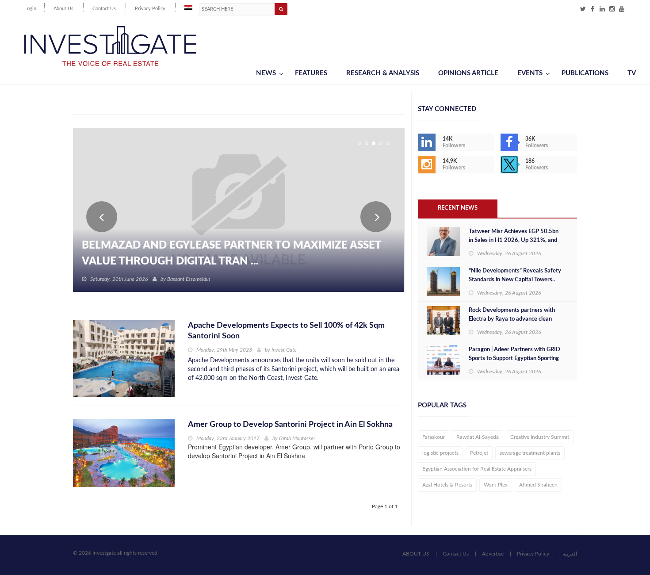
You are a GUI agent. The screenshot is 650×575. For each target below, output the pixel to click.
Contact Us (104, 8)
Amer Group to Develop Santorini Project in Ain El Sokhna (290, 425)
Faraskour (433, 437)
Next (375, 216)
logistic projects (440, 453)
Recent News (458, 208)
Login (30, 8)
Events (530, 73)
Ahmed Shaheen (538, 484)
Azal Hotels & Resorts (447, 484)
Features (311, 73)
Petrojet (479, 453)
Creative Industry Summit (539, 437)
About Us (63, 8)
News (266, 73)
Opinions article (468, 73)
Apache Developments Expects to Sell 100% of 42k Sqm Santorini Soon (286, 331)
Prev (101, 216)
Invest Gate (284, 350)
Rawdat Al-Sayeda (477, 437)
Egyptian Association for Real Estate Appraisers (476, 469)
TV (631, 73)
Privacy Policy (150, 8)
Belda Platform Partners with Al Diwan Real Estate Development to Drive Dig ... (236, 253)
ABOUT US (415, 553)
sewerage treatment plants (530, 453)
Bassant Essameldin (188, 279)
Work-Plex (496, 484)
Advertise (493, 553)
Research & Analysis (382, 73)
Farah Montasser (297, 438)
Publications (585, 73)
